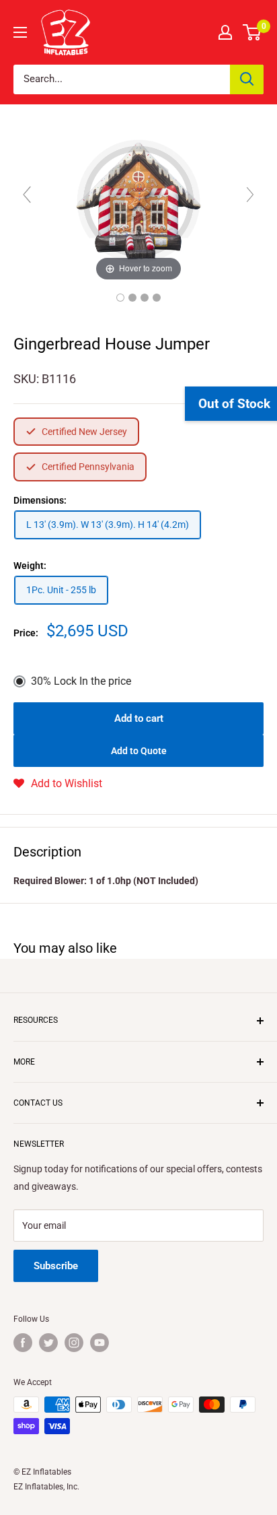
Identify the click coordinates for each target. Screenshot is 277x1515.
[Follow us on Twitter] (48, 1342)
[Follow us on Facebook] (22, 1342)
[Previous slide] (26, 194)
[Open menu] (20, 32)
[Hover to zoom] (138, 200)
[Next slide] (250, 194)
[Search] (247, 79)
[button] (57, 784)
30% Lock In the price (81, 681)
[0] (252, 32)
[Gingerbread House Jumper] (120, 298)
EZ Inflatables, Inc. (46, 1486)
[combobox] (121, 79)
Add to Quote (139, 750)
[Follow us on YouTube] (99, 1342)
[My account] (225, 32)
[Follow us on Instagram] (74, 1342)
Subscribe (56, 1266)
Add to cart (138, 718)
